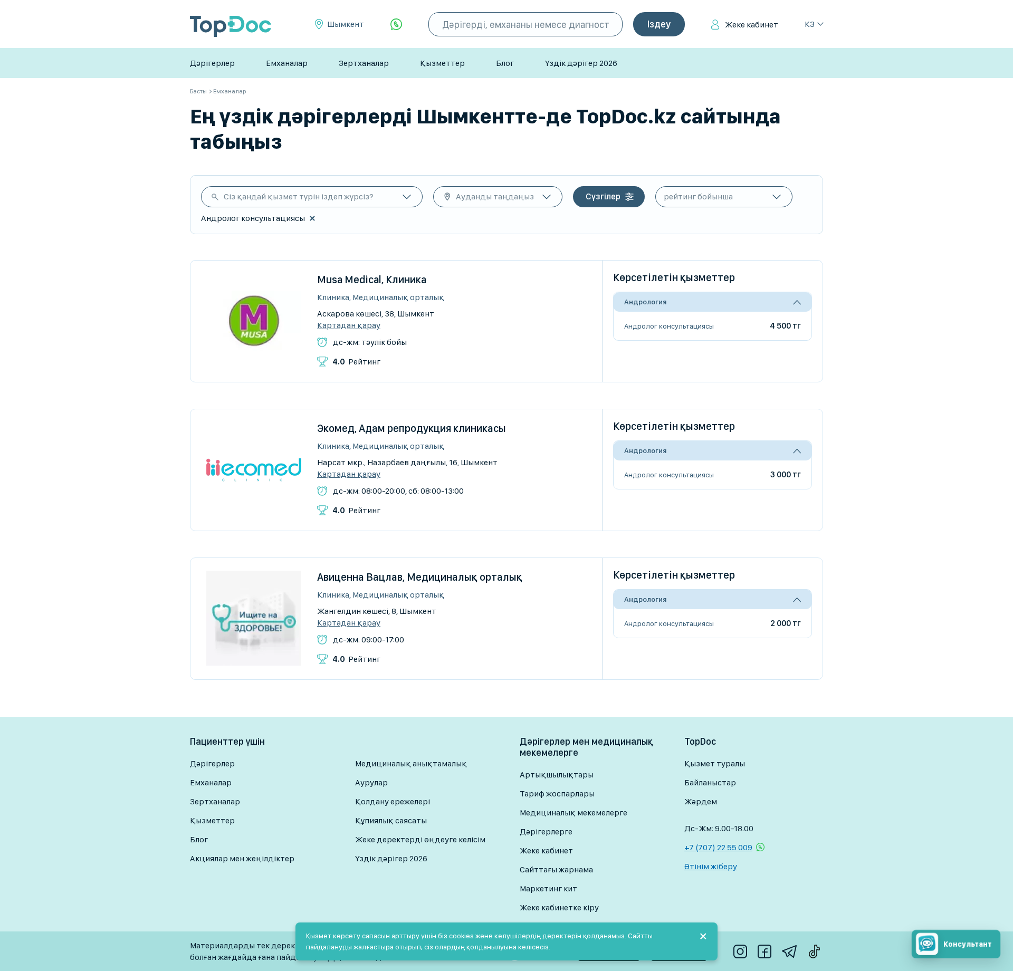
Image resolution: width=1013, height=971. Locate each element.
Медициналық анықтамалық (411, 763)
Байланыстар (710, 782)
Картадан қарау (348, 325)
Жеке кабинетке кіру (559, 907)
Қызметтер (442, 63)
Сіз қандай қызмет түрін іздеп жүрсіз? (299, 196)
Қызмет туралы (714, 763)
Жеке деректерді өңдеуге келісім (420, 839)
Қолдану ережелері (392, 801)
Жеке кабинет (751, 25)
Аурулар (371, 782)
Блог (505, 63)
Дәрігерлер (212, 63)
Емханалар (287, 63)
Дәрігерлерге (546, 831)
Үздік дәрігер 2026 (581, 63)
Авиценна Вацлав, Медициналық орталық (419, 577)
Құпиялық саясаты (391, 820)
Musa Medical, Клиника (372, 279)
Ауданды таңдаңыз (495, 196)
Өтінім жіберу (710, 866)
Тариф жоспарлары (557, 794)
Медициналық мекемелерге (573, 812)
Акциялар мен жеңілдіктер (242, 858)
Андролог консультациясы (669, 326)
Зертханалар (364, 63)
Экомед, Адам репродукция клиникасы (411, 428)
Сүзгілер (603, 196)
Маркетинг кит (548, 888)
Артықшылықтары (557, 775)
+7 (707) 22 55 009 (718, 847)
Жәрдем (700, 801)
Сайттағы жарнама (556, 869)
